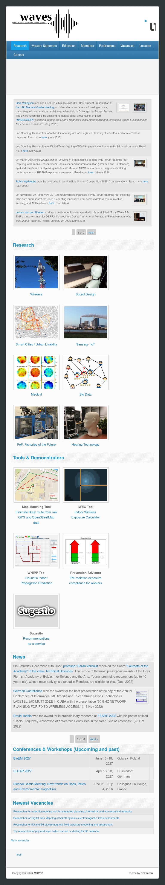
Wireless (36, 294)
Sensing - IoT (85, 344)
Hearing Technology (85, 444)
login (19, 854)
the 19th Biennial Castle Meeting (35, 107)
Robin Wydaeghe (26, 181)
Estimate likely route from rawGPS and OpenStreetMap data (36, 517)
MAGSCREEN (25, 119)
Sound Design (85, 294)
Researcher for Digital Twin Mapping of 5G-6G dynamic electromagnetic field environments (66, 818)
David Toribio (22, 715)
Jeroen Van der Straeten (30, 212)
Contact (19, 54)
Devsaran (147, 873)
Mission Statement (44, 45)
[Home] (45, 37)
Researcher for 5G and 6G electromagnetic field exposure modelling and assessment (63, 824)
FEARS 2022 (107, 715)
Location (145, 45)
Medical (36, 394)
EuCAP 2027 (22, 771)
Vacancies (127, 45)
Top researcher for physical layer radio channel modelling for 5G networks (56, 831)
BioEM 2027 (22, 758)
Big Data (85, 394)
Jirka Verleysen (25, 103)
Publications (107, 45)
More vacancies (20, 840)
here (44, 137)
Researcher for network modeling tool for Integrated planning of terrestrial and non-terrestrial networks (72, 811)
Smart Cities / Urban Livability (36, 344)
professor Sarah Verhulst (80, 665)
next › (92, 232)
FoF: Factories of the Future (36, 444)
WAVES (38, 873)
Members (87, 45)
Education (69, 45)
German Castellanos (27, 690)
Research (20, 45)
